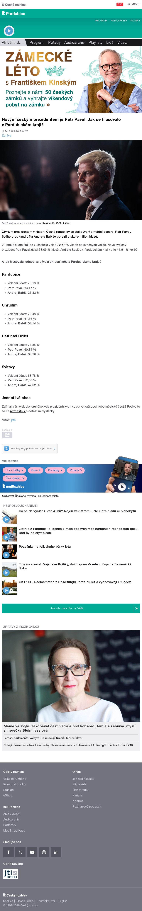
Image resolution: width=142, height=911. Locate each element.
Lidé (110, 42)
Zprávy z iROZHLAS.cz (21, 627)
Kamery (135, 20)
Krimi (34, 470)
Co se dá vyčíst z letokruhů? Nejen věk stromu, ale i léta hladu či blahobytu (77, 511)
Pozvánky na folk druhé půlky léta (45, 546)
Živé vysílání (13, 478)
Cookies (8, 901)
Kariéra (77, 795)
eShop (7, 795)
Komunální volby (14, 784)
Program (101, 20)
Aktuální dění (13, 42)
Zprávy (6, 135)
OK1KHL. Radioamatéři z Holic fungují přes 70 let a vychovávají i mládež (75, 582)
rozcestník (18, 411)
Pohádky (53, 470)
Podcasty (9, 825)
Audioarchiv (119, 20)
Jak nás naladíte (83, 779)
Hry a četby (13, 470)
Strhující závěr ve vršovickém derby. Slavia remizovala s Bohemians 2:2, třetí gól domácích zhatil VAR (68, 745)
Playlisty (96, 42)
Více (123, 42)
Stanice (8, 790)
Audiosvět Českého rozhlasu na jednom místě (30, 496)
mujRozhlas (9, 461)
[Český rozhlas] (14, 4)
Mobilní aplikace (14, 830)
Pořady (54, 42)
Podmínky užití (46, 901)
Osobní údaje (25, 901)
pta (13, 420)
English (62, 901)
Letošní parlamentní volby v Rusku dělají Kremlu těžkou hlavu (43, 738)
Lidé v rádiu (80, 790)
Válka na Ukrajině (14, 779)
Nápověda (79, 784)
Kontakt (77, 801)
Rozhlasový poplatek (86, 806)
